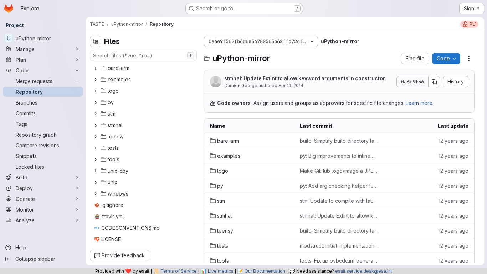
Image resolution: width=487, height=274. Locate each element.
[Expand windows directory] (95, 193)
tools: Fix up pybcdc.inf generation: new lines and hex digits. (339, 261)
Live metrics (221, 271)
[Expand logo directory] (95, 91)
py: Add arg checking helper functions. (339, 186)
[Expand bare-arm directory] (95, 68)
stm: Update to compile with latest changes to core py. (339, 201)
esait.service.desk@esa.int (363, 271)
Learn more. (420, 103)
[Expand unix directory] (95, 182)
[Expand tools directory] (95, 159)
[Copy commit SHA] (434, 81)
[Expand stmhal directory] (95, 125)
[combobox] (143, 55)
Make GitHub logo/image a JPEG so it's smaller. (339, 171)
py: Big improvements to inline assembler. (339, 156)
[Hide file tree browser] (95, 41)
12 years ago (453, 141)
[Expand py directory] (95, 102)
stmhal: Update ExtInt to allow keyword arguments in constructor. (305, 78)
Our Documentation (265, 271)
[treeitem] (144, 68)
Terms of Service (178, 271)
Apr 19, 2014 (290, 85)
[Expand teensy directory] (95, 136)
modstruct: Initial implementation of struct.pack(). (339, 246)
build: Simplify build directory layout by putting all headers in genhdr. (339, 141)
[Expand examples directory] (95, 79)
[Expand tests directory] (95, 148)
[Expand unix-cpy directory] (95, 171)
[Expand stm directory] (95, 114)
